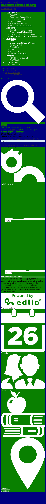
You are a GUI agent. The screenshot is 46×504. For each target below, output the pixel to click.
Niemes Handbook (17, 19)
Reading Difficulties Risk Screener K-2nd (26, 36)
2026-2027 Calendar (18, 23)
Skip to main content (9, 2)
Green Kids (14, 47)
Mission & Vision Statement (21, 26)
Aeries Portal (10, 71)
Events (4, 141)
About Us (14, 15)
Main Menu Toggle (8, 9)
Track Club (14, 51)
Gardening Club (16, 45)
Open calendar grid (30, 145)
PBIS (12, 49)
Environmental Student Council (22, 43)
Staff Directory (16, 60)
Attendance (15, 65)
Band (12, 41)
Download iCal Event (33, 139)
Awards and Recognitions (20, 17)
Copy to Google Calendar (11, 139)
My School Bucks (12, 73)
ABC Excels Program (18, 53)
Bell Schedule (15, 21)
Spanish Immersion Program (21, 30)
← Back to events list (11, 145)
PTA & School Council (19, 58)
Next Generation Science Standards (24, 34)
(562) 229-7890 (13, 130)
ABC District (10, 68)
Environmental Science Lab (21, 32)
